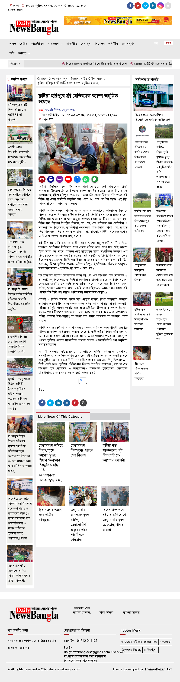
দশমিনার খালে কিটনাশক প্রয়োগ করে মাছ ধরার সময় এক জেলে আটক (164, 275)
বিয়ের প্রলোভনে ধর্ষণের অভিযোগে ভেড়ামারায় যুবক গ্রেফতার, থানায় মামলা (114, 520)
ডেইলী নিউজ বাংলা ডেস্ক (59, 110)
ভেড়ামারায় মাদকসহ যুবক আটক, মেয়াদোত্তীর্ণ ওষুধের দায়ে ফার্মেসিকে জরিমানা (80, 525)
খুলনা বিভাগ (71, 79)
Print (83, 381)
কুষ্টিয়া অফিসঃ (131, 612)
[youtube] (160, 5)
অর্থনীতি (113, 44)
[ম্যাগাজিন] (59, 179)
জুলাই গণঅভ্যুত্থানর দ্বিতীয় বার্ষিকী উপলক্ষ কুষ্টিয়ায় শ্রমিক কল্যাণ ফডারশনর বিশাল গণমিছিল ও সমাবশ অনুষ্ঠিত (19, 394)
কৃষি (11, 53)
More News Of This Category (60, 416)
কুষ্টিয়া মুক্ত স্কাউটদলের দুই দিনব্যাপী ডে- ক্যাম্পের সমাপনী (142, 319)
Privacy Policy (131, 650)
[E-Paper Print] (50, 179)
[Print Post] (42, 179)
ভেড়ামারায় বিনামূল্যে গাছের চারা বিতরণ (82, 450)
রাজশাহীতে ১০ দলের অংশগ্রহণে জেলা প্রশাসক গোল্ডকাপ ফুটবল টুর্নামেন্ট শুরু (164, 324)
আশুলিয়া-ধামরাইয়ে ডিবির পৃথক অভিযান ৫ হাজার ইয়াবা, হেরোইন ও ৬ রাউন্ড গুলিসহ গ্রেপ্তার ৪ (164, 226)
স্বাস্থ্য (99, 79)
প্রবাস (147, 642)
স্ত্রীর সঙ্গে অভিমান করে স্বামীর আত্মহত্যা (50, 515)
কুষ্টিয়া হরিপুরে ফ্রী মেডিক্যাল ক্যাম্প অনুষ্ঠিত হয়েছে (67, 83)
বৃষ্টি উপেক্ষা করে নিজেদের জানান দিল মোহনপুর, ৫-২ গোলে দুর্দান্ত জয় (142, 221)
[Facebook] (42, 402)
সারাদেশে (53, 44)
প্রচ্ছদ (12, 44)
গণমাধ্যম (165, 642)
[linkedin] (153, 5)
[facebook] (130, 5)
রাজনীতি (71, 44)
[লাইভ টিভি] (68, 179)
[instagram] (145, 5)
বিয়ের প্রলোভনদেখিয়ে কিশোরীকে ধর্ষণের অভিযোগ (84, 64)
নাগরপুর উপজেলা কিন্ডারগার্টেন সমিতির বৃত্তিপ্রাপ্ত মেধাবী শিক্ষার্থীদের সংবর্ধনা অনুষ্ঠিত (20, 299)
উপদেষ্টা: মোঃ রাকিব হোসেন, (82, 610)
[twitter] (137, 5)
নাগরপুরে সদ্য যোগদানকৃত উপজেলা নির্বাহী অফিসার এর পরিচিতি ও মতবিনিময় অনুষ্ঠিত (20, 252)
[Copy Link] (94, 179)
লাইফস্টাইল (88, 79)
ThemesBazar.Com (158, 669)
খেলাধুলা (86, 44)
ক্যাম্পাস (57, 79)
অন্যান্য (22, 53)
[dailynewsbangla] (34, 26)
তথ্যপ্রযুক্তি (128, 44)
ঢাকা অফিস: (106, 612)
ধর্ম (155, 642)
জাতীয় (23, 44)
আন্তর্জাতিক (37, 44)
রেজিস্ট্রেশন (150, 650)
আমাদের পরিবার (131, 642)
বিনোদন (100, 44)
